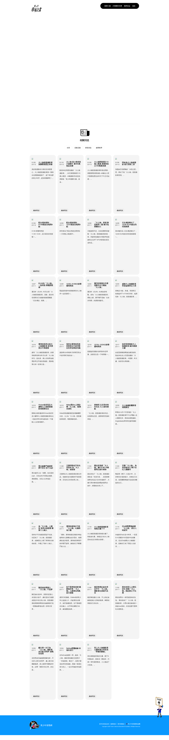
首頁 (45, 17)
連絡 (133, 6)
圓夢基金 (127, 6)
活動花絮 (77, 148)
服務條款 (113, 724)
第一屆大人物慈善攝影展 (55, 17)
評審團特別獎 (117, 6)
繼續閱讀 (36, 210)
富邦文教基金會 (104, 724)
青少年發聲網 (46, 725)
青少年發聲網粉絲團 (134, 724)
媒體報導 (99, 148)
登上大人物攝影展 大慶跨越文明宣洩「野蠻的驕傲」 (79, 17)
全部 (68, 148)
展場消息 (88, 148)
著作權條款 (121, 724)
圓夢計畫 (107, 6)
